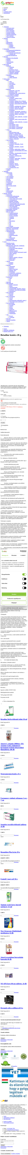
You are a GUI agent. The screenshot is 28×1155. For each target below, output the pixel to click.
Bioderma (8, 89)
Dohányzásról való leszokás (12, 227)
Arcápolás (11, 82)
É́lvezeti (11, 316)
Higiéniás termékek (13, 251)
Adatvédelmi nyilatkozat (9, 1117)
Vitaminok (8, 63)
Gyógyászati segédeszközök (12, 196)
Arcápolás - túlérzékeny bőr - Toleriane (18, 102)
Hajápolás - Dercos (13, 163)
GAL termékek (9, 178)
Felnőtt (10, 174)
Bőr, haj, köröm (9, 211)
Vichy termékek (9, 140)
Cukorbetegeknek (10, 231)
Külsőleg (11, 45)
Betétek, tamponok (13, 284)
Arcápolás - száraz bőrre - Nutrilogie (17, 158)
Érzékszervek (9, 277)
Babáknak (8, 65)
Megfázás (5, 56)
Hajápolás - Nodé (13, 92)
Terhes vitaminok (13, 77)
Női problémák (9, 283)
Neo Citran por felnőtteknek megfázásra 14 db (11, 932)
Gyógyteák (11, 317)
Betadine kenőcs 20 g (8, 331)
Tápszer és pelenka (10, 37)
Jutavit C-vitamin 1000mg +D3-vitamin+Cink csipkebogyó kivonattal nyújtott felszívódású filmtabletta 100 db (12, 746)
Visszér (10, 299)
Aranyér (11, 297)
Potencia (11, 295)
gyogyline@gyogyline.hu (13, 1129)
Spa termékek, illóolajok (11, 209)
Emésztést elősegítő (13, 275)
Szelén (7, 189)
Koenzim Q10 (9, 181)
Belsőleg (11, 264)
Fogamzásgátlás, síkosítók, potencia (17, 288)
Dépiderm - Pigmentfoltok (15, 133)
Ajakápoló (11, 218)
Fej (7, 39)
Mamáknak (8, 75)
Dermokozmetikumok (11, 34)
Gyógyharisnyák (13, 200)
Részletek (16, 728)
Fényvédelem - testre (14, 125)
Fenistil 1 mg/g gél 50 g (9, 879)
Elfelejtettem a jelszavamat (7, 1039)
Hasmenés (11, 267)
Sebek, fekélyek (12, 253)
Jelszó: (2, 1142)
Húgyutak (8, 282)
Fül (10, 280)
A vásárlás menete (7, 11)
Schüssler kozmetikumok (15, 52)
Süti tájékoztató (6, 1119)
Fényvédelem (12, 84)
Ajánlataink (6, 26)
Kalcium (8, 179)
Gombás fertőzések (13, 213)
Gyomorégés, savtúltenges (15, 273)
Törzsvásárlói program (8, 1122)
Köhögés (8, 59)
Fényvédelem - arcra (13, 124)
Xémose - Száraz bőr (14, 138)
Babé (7, 80)
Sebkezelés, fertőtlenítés (14, 205)
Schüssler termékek (10, 33)
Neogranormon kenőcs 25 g (11, 774)
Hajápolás (11, 86)
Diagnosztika (9, 194)
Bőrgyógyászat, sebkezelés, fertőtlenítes (15, 245)
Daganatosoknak (10, 239)
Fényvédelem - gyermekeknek (16, 127)
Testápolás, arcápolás (14, 94)
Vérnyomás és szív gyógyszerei (16, 301)
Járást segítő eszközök (14, 202)
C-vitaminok (9, 183)
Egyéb (4, 241)
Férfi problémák (10, 292)
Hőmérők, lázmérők (13, 201)
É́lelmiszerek (12, 237)
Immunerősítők (9, 191)
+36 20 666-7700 (11, 1128)
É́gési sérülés (12, 247)
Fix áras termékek (10, 32)
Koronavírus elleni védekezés (16, 248)
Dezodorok (11, 118)
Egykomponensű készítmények (13, 50)
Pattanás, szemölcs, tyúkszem (15, 257)
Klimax (11, 286)
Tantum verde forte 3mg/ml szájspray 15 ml (11, 906)
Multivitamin (9, 172)
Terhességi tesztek (13, 287)
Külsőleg (11, 262)
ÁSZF (4, 1116)
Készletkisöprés (9, 29)
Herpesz (11, 256)
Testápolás (11, 88)
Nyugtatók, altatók (10, 244)
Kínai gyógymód (10, 230)
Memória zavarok (10, 243)
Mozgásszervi (9, 43)
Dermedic (8, 168)
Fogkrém (11, 305)
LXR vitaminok (9, 35)
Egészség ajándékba (10, 320)
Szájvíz (10, 307)
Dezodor (11, 226)
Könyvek (8, 318)
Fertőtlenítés (12, 249)
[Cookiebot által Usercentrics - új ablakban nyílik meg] (20, 551)
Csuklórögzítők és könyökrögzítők (17, 204)
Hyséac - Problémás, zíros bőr (16, 135)
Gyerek (11, 175)
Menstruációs (9, 42)
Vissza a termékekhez (5, 1153)
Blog (4, 10)
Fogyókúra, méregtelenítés (12, 228)
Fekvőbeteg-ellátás (13, 197)
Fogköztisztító (12, 313)
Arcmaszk (11, 141)
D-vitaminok (9, 192)
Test (10, 224)
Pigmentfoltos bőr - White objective (17, 93)
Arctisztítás (11, 97)
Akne (10, 81)
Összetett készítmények (11, 55)
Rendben (14, 594)
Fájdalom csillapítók (13, 73)
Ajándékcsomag (13, 142)
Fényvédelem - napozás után (15, 128)
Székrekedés (12, 266)
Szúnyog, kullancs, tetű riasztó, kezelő (17, 252)
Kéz (10, 222)
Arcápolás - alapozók (14, 159)
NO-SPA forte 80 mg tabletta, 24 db (14, 984)
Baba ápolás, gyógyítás (14, 71)
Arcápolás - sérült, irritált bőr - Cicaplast (18, 116)
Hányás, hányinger (13, 269)
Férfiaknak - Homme (14, 164)
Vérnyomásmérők (13, 206)
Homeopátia (6, 49)
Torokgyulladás (9, 62)
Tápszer (11, 68)
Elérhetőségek (6, 13)
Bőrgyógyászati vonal (14, 132)
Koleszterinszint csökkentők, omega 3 (17, 300)
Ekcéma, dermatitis (13, 215)
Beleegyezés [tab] (5, 555)
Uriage (7, 129)
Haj (10, 219)
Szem (10, 278)
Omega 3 (8, 188)
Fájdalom (5, 38)
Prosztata (11, 294)
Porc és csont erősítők (11, 185)
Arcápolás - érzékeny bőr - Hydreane (17, 101)
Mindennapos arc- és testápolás (16, 136)
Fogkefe (11, 308)
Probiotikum (12, 271)
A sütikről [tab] (23, 555)
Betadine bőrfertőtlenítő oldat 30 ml (14, 719)
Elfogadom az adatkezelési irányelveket (11, 1028)
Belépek (3, 1038)
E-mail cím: (3, 1139)
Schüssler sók (12, 54)
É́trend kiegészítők (13, 235)
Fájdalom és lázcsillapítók (12, 58)
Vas (7, 187)
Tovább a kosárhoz (15, 1153)
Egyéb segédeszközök (14, 207)
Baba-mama (6, 64)
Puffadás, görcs (12, 270)
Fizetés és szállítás (7, 1121)
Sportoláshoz (12, 47)
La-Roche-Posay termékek (12, 95)
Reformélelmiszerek (10, 210)
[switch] (24, 579)
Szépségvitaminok (13, 214)
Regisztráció (3, 1041)
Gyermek (11, 85)
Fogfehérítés (12, 312)
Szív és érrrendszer (10, 296)
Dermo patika (6, 78)
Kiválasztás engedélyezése (14, 598)
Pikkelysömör (12, 258)
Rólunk (5, 9)
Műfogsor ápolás (13, 310)
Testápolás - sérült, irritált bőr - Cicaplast (18, 121)
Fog (7, 41)
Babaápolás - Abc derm (14, 90)
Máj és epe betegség (13, 274)
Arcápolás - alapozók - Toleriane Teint (18, 112)
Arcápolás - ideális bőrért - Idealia (16, 149)
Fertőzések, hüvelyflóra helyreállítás (17, 290)
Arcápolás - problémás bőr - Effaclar (17, 106)
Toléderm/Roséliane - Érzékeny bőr (17, 137)
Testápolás (11, 67)
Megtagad (14, 602)
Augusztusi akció (10, 28)
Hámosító (11, 254)
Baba (10, 131)
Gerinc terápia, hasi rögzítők (15, 198)
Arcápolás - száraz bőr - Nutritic (16, 107)
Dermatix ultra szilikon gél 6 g (12, 1008)
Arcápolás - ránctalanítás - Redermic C (18, 111)
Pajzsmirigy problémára (11, 240)
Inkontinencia (12, 291)
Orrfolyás (8, 60)
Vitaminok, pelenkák (14, 72)
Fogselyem (11, 309)
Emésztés (8, 265)
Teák (10, 236)
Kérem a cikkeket (4, 1029)
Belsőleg (11, 46)
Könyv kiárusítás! (10, 30)
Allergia (8, 261)
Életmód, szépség (7, 193)
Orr (10, 279)
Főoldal (5, 328)
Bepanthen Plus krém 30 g (10, 852)
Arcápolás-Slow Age (14, 167)
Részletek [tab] (14, 555)
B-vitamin (8, 180)
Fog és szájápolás (10, 303)
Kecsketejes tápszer (13, 69)
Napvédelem (12, 221)
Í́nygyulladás (12, 304)
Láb (10, 223)
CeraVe (8, 170)
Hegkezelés (11, 260)
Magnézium (9, 184)
